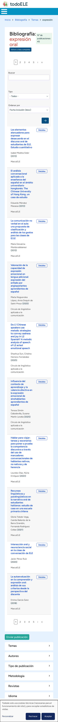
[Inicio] (5, 4)
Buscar (11, 72)
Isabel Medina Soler (20, 153)
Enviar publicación (17, 637)
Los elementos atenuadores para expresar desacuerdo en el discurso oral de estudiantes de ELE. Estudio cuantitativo (21, 138)
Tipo (10, 91)
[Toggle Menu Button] (4, 11)
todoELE (19, 4)
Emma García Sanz (20, 600)
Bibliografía (21, 19)
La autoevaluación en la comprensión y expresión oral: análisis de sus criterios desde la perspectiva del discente (21, 585)
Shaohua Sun (17, 353)
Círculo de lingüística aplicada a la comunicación (20, 312)
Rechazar (33, 716)
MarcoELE (15, 161)
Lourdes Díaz (17, 473)
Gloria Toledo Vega (19, 517)
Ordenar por (14, 105)
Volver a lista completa (20, 49)
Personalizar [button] (7, 716)
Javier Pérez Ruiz (19, 559)
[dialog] (29, 711)
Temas (34, 19)
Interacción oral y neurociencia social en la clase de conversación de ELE (22, 549)
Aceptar (48, 716)
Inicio (8, 19)
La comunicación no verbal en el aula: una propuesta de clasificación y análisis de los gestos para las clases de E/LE (22, 229)
